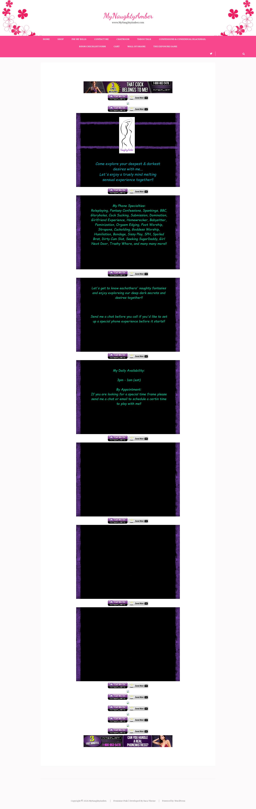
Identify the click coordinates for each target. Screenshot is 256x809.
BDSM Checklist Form (92, 46)
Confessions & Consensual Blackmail (182, 39)
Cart (117, 46)
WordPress (180, 801)
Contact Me (101, 39)
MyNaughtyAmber (128, 16)
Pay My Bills (79, 39)
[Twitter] (211, 53)
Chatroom (122, 39)
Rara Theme (149, 801)
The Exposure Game (165, 46)
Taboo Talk (144, 39)
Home (46, 39)
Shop (60, 39)
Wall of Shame (136, 46)
